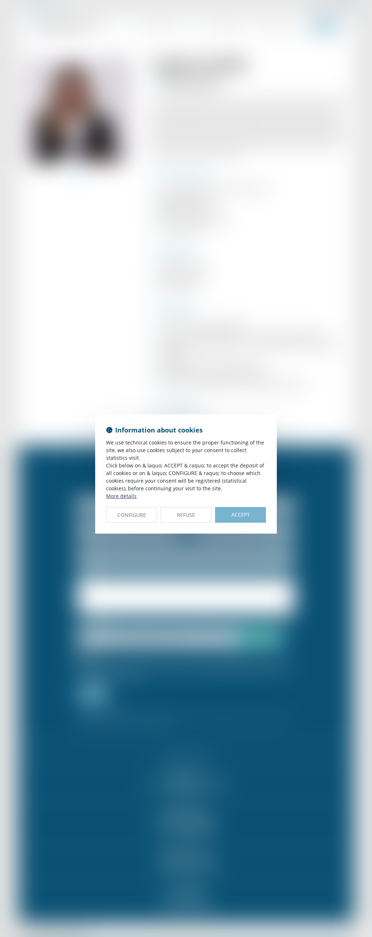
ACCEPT (240, 514)
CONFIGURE (131, 514)
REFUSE (186, 514)
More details (121, 496)
